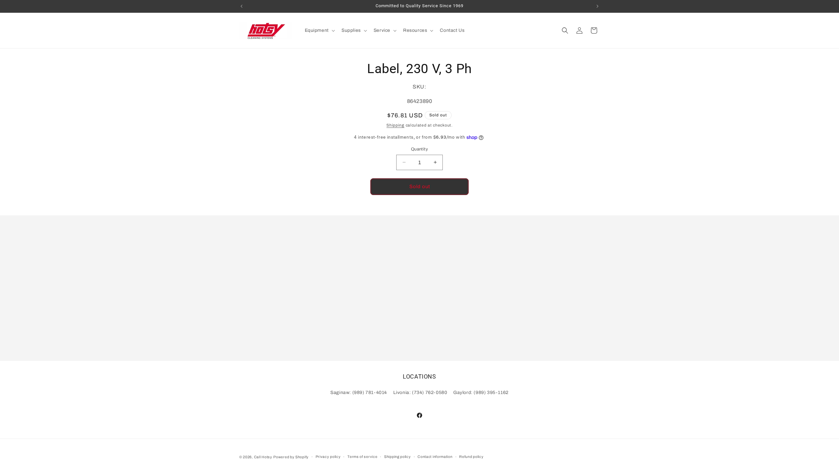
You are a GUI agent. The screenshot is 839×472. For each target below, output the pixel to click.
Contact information (435, 457)
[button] (319, 30)
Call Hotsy (263, 457)
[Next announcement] (597, 6)
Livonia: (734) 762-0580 (420, 392)
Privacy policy (328, 457)
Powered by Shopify (291, 457)
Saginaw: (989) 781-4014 (358, 392)
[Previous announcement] (241, 6)
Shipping (395, 125)
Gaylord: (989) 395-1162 (481, 392)
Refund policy (471, 457)
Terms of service (362, 457)
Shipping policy (397, 457)
